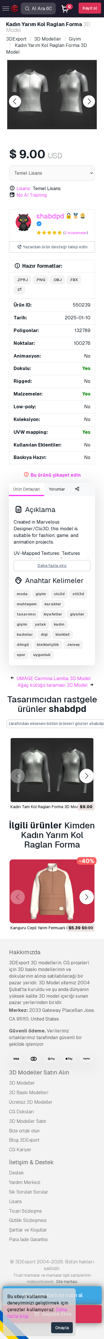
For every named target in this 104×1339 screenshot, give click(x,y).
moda (22, 593)
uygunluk (42, 654)
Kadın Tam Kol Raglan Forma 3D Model (46, 806)
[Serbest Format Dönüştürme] (19, 290)
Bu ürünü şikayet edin (56, 475)
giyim (41, 593)
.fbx (74, 279)
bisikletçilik (48, 644)
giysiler (77, 614)
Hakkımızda (24, 952)
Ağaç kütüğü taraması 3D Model (53, 685)
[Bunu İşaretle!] (86, 794)
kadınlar (25, 634)
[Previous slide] (15, 101)
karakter (52, 604)
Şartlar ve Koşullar (28, 1230)
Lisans (15, 1201)
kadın (59, 624)
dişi (44, 634)
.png (40, 279)
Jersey (73, 644)
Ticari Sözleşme (25, 1211)
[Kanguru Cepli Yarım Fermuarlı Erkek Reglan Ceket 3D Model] (52, 891)
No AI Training (31, 195)
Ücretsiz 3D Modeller (31, 1102)
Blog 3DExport (24, 1140)
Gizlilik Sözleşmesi (28, 1220)
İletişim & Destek (31, 1162)
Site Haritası (66, 1281)
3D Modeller (22, 1083)
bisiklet (62, 634)
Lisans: (23, 188)
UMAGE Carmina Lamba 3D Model (53, 678)
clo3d (59, 593)
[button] (86, 776)
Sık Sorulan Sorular (28, 1192)
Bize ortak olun (24, 1131)
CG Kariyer (20, 1150)
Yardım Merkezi (24, 1182)
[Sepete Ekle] (74, 794)
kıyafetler (53, 614)
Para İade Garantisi (28, 1239)
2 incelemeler (75, 232)
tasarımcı (26, 614)
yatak (40, 624)
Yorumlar (57, 489)
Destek (16, 1173)
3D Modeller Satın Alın (39, 1072)
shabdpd (50, 216)
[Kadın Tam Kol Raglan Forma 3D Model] (52, 770)
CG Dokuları (21, 1112)
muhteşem (27, 604)
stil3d (78, 593)
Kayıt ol (90, 8)
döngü (23, 644)
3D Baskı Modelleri (28, 1093)
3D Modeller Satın (27, 1121)
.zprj (22, 279)
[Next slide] (89, 101)
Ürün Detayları (26, 489)
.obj (57, 279)
